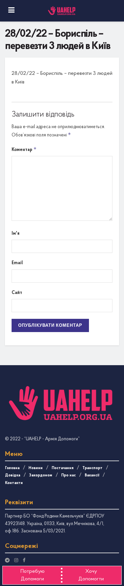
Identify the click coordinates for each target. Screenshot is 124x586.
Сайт (17, 292)
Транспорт (92, 468)
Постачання (62, 468)
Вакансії (92, 475)
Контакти (14, 483)
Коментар (24, 149)
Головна (12, 468)
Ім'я (16, 233)
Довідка (12, 475)
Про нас (68, 475)
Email (17, 263)
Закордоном (40, 475)
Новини (35, 468)
